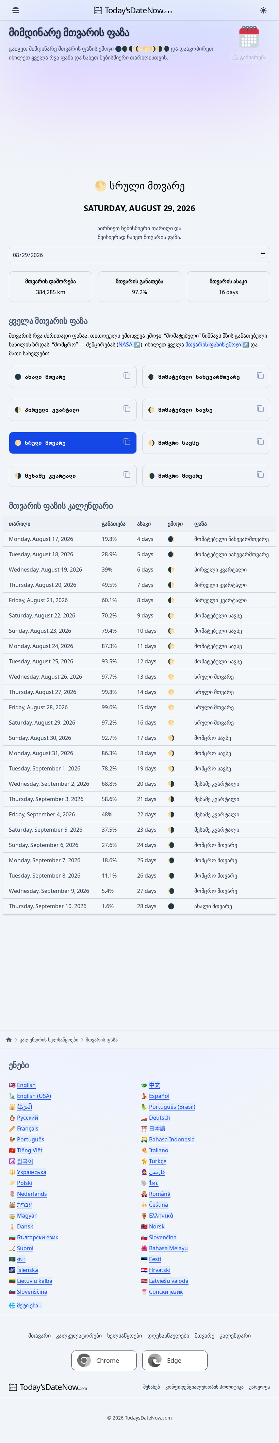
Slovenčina (163, 1237)
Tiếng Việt (30, 1150)
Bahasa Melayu (168, 1248)
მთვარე (204, 1335)
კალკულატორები (79, 1335)
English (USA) (34, 1096)
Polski (24, 1183)
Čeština (158, 1204)
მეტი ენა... (29, 1305)
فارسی (157, 1172)
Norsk (157, 1226)
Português (30, 1139)
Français (27, 1128)
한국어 (25, 1161)
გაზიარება (253, 57)
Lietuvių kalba (34, 1281)
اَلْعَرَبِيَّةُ (24, 1106)
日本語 (157, 1128)
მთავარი (39, 1335)
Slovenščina (32, 1291)
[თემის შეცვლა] (263, 10)
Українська (31, 1172)
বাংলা (21, 1259)
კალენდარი (235, 1335)
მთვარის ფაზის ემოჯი (213, 344)
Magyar (27, 1215)
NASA (125, 344)
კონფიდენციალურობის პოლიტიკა (204, 1386)
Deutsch (159, 1117)
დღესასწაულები (168, 1335)
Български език (37, 1237)
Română (159, 1194)
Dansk (25, 1226)
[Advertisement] (139, 120)
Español (159, 1096)
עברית (24, 1204)
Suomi (25, 1248)
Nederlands (32, 1194)
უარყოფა (259, 1386)
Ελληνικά (161, 1215)
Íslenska (27, 1270)
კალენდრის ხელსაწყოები (49, 1039)
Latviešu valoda (168, 1281)
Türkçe (157, 1161)
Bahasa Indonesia (172, 1139)
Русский (27, 1117)
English (26, 1085)
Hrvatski (159, 1270)
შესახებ (151, 1386)
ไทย (154, 1183)
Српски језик (166, 1291)
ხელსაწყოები (124, 1335)
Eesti (155, 1259)
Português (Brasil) (172, 1106)
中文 (154, 1085)
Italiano (158, 1150)
